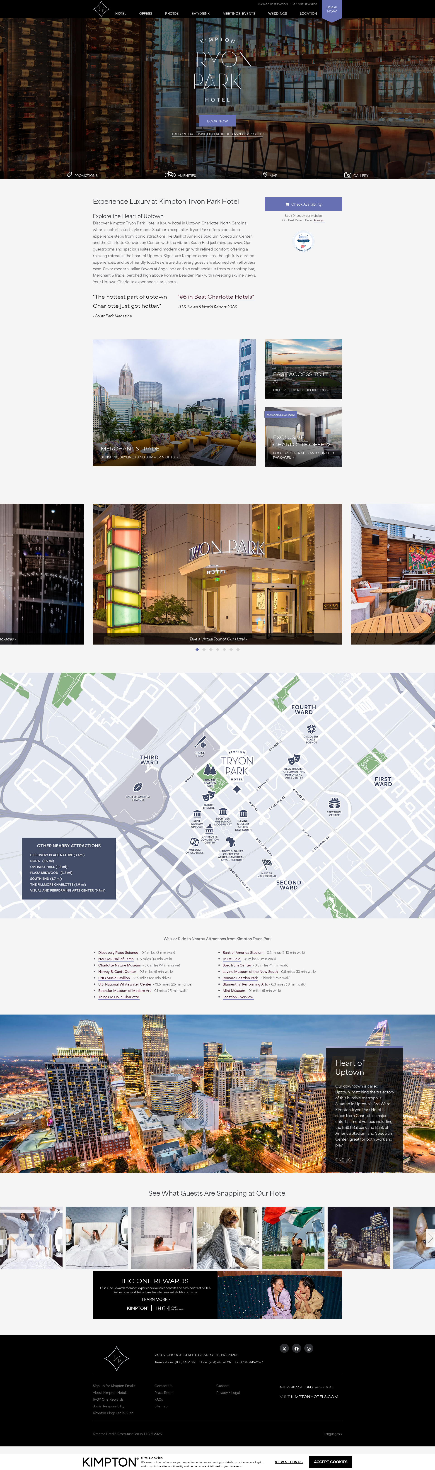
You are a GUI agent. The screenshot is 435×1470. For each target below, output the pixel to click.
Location (308, 14)
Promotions (86, 175)
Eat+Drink (201, 14)
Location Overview (238, 996)
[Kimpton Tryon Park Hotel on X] (284, 1348)
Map (273, 175)
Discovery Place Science (118, 952)
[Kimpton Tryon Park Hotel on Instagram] (308, 1348)
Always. (319, 220)
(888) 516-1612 (185, 1362)
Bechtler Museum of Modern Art (124, 990)
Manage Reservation (273, 4)
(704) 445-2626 (220, 1362)
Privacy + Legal (228, 1392)
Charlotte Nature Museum (119, 965)
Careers (222, 1385)
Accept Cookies (331, 1462)
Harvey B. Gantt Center (117, 971)
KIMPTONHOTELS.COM (314, 1396)
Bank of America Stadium (243, 952)
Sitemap (161, 1406)
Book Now (217, 121)
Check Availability (305, 204)
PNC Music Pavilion (114, 977)
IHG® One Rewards (108, 1399)
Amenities (186, 175)
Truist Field (231, 958)
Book (331, 9)
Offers (145, 14)
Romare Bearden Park (240, 977)
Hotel (120, 14)
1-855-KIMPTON (295, 1387)
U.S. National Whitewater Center (125, 984)
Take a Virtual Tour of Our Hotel (217, 639)
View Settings (289, 1462)
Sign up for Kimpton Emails (114, 1385)
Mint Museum (234, 990)
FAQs (159, 1399)
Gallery (361, 175)
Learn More (154, 1299)
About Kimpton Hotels (110, 1392)
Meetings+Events (239, 14)
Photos (172, 14)
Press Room (164, 1392)
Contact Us (163, 1385)
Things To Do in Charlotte (118, 996)
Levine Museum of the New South (250, 971)
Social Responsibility (108, 1406)
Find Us (342, 1160)
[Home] (101, 8)
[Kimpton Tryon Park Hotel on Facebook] (296, 1348)
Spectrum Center (237, 965)
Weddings (277, 14)
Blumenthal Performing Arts (245, 984)
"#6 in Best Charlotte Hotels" (216, 296)
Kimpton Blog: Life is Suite (113, 1412)
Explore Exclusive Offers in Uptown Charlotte (217, 133)
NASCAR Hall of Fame (116, 958)
